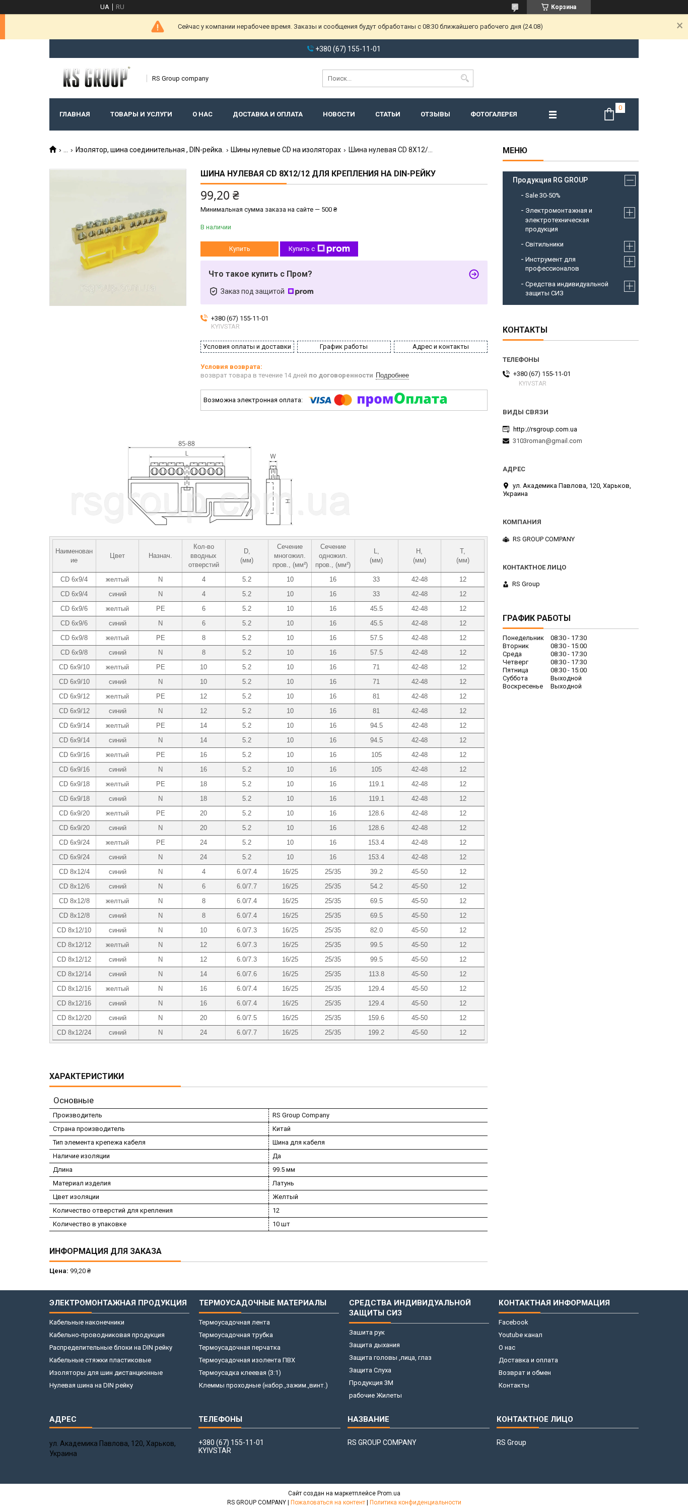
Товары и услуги (141, 114)
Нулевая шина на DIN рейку (91, 1385)
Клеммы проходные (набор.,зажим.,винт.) (263, 1385)
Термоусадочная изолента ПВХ (247, 1360)
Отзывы (435, 114)
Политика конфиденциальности (415, 1502)
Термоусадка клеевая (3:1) (240, 1372)
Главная (74, 114)
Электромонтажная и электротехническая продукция (558, 219)
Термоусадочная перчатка (240, 1347)
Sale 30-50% (543, 195)
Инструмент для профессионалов (552, 264)
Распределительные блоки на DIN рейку (110, 1347)
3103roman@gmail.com (547, 441)
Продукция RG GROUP (550, 180)
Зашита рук (367, 1332)
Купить (239, 249)
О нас (202, 114)
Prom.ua (388, 1493)
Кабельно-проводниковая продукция (107, 1335)
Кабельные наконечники (86, 1322)
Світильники (544, 244)
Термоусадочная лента (234, 1322)
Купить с (302, 249)
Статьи (387, 114)
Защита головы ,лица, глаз (390, 1357)
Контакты (514, 1385)
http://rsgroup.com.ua (545, 429)
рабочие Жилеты (375, 1395)
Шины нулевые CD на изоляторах (286, 150)
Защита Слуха (370, 1370)
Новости (339, 114)
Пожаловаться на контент (328, 1502)
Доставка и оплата (268, 114)
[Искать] (464, 78)
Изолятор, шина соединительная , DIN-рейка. (150, 150)
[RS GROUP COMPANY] (94, 78)
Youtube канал (520, 1335)
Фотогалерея (493, 114)
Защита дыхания (374, 1345)
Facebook (513, 1322)
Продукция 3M (371, 1383)
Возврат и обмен (525, 1372)
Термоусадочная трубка (236, 1335)
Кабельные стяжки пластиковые (100, 1360)
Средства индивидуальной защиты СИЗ (566, 288)
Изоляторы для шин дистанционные (106, 1372)
